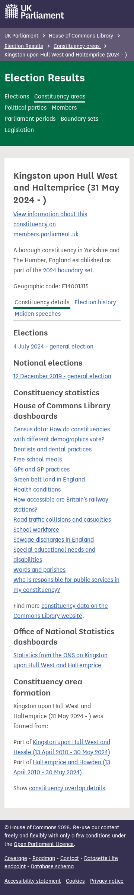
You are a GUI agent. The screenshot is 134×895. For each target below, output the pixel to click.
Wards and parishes (39, 569)
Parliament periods (29, 118)
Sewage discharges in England (53, 539)
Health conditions (37, 489)
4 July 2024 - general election (53, 346)
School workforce (36, 529)
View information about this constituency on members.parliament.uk (50, 224)
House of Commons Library (81, 36)
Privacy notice (107, 881)
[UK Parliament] (34, 11)
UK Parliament (21, 36)
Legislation (19, 129)
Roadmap (43, 858)
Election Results (23, 46)
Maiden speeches (38, 313)
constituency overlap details (67, 788)
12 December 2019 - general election (62, 376)
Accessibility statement (32, 881)
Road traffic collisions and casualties (62, 519)
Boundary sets (79, 118)
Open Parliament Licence (44, 844)
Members (64, 107)
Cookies (75, 881)
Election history (95, 302)
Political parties (25, 107)
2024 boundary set (68, 270)
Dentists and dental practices (52, 449)
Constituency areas (77, 46)
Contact (69, 858)
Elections (16, 96)
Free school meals (37, 459)
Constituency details (42, 302)
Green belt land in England (49, 479)
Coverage (15, 858)
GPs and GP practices (41, 469)
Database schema (52, 866)
